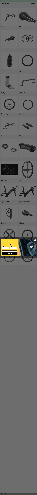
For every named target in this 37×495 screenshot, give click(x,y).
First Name (3, 246)
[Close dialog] (35, 240)
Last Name (11, 246)
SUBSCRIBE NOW (9, 253)
